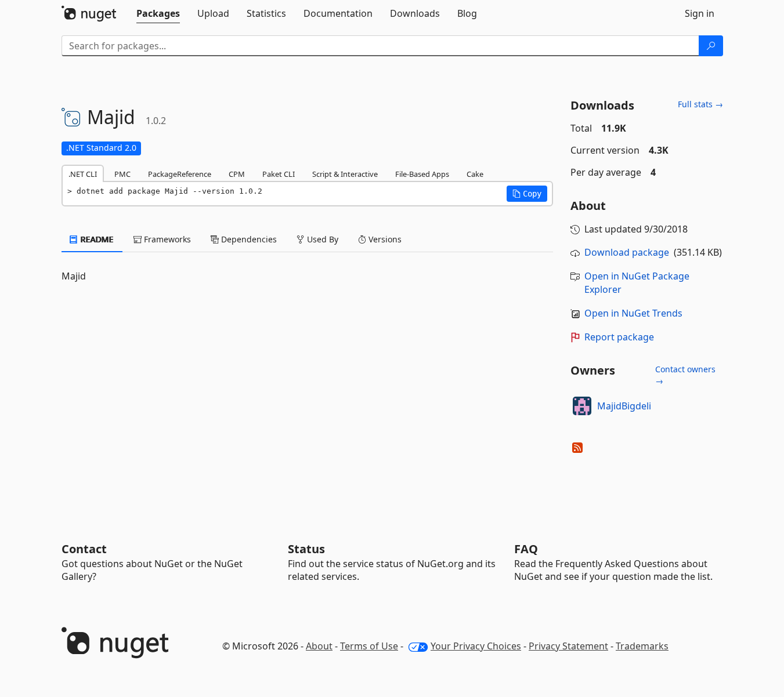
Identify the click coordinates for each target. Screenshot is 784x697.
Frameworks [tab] (166, 239)
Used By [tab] (321, 239)
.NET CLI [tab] (82, 174)
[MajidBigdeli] (582, 405)
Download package (626, 252)
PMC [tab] (122, 174)
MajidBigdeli (624, 406)
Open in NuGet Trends (633, 313)
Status (306, 549)
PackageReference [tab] (179, 174)
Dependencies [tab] (248, 239)
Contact (84, 549)
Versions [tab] (384, 239)
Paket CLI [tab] (278, 174)
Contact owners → (685, 375)
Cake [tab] (475, 174)
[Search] (711, 45)
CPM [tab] (237, 174)
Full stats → (700, 104)
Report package (619, 337)
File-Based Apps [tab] (422, 174)
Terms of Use (369, 646)
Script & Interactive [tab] (345, 174)
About (319, 646)
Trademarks (642, 646)
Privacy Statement (568, 646)
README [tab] (96, 239)
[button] (527, 194)
